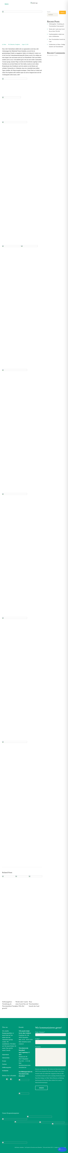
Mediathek (5, 1070)
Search (48, 11)
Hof (9, 44)
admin (4, 44)
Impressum (5, 1054)
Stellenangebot (6, 1067)
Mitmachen (12, 44)
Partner (4, 1064)
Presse (4, 1061)
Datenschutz (5, 1058)
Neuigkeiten (17, 44)
